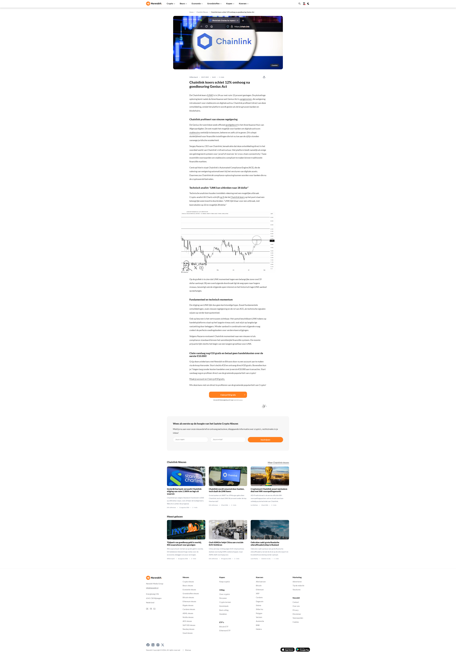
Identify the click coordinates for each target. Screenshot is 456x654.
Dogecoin (259, 601)
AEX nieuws (187, 621)
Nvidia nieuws (188, 617)
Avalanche (260, 621)
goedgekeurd (232, 124)
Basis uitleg (223, 610)
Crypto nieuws (188, 582)
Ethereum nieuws (189, 601)
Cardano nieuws (189, 609)
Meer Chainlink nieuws (278, 462)
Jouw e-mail (218, 439)
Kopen (229, 3)
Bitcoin (258, 586)
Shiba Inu (259, 609)
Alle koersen (261, 582)
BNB (258, 625)
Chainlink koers (237, 197)
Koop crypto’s (224, 582)
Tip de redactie (298, 586)
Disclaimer (297, 614)
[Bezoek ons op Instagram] (158, 645)
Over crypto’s (224, 594)
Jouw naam (180, 439)
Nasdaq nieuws (188, 629)
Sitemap (188, 650)
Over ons (296, 606)
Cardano (259, 598)
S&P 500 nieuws (189, 625)
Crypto (170, 3)
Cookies (296, 622)
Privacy (296, 610)
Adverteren (297, 582)
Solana (258, 605)
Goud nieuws (188, 633)
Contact (296, 602)
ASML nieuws (188, 613)
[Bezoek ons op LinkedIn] (153, 645)
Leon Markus (254, 558)
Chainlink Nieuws (202, 12)
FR (151, 609)
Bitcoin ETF (223, 627)
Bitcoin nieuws (188, 598)
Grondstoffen (213, 3)
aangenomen (246, 99)
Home (191, 12)
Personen (223, 598)
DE (147, 609)
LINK (210, 95)
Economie (196, 3)
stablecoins (194, 132)
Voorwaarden (298, 618)
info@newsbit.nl (152, 588)
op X (222, 197)
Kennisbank (223, 606)
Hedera (259, 629)
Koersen (243, 3)
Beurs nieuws (188, 586)
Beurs (182, 3)
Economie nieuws (189, 590)
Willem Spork (193, 77)
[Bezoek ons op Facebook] (148, 645)
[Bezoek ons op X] (162, 645)
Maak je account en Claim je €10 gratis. (207, 379)
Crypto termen (225, 602)
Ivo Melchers (254, 505)
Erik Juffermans (171, 507)
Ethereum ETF (224, 631)
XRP (257, 594)
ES (154, 609)
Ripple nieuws (188, 605)
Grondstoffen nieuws (191, 594)
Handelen (223, 614)
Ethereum (260, 590)
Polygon (259, 613)
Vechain (259, 617)
